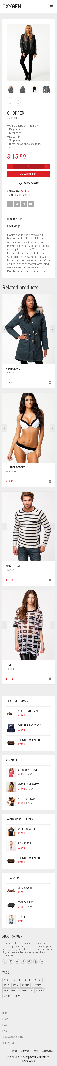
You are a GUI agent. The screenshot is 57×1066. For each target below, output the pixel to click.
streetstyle (25, 990)
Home (5, 1012)
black (17, 195)
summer (40, 990)
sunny (7, 996)
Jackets (12, 118)
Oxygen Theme (37, 1057)
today (17, 996)
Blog (5, 1024)
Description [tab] (14, 219)
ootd (37, 980)
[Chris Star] (18, 100)
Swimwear (11, 471)
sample (25, 985)
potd (15, 985)
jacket (26, 195)
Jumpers (10, 570)
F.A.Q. (4, 1030)
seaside (37, 985)
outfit (47, 980)
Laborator (28, 1060)
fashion (17, 980)
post (6, 985)
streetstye (9, 990)
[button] (50, 383)
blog (6, 980)
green (28, 980)
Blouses (10, 669)
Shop (5, 1019)
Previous (9, 49)
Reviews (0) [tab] (14, 226)
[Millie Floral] (10, 100)
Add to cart (30, 173)
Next (48, 49)
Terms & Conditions (12, 1036)
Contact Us (8, 1043)
